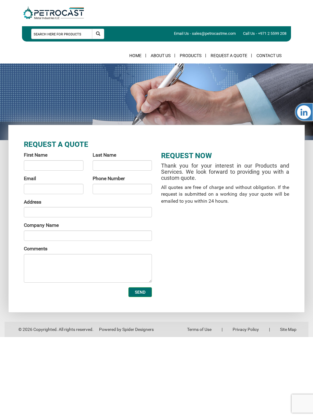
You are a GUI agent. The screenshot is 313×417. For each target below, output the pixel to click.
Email (30, 178)
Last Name (104, 155)
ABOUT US (161, 55)
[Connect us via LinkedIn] (304, 112)
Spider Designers (138, 329)
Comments (35, 249)
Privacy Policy (246, 329)
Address (32, 202)
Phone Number (109, 178)
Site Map (288, 329)
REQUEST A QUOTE (229, 55)
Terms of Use (199, 329)
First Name (35, 155)
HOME (135, 55)
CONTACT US (269, 55)
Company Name (41, 225)
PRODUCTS (190, 55)
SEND (140, 292)
